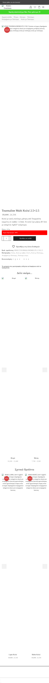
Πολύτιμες (30, 17)
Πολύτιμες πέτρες (23, 255)
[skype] (28, 259)
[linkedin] (24, 259)
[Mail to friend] (22, 259)
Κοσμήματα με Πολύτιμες (10, 19)
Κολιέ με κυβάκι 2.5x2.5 (23, 253)
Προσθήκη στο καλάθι (26, 238)
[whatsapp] (26, 259)
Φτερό (13, 458)
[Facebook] (15, 259)
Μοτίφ (36, 458)
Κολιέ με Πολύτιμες (27, 19)
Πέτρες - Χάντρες (19, 17)
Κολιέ (13, 253)
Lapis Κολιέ (13, 655)
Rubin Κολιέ (36, 655)
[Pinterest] (19, 259)
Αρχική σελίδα (7, 17)
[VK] (17, 259)
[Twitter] (13, 259)
